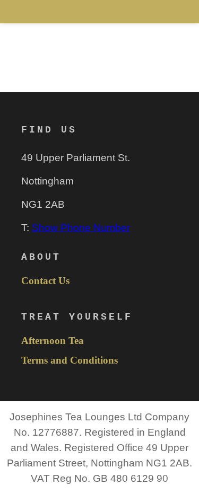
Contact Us (45, 281)
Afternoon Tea (52, 341)
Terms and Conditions (69, 360)
